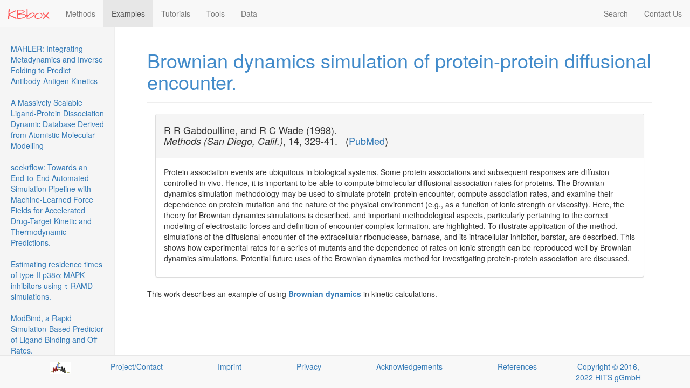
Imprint (230, 366)
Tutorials (175, 13)
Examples (128, 13)
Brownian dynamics (324, 293)
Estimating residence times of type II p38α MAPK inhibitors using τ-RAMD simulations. (56, 280)
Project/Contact (137, 366)
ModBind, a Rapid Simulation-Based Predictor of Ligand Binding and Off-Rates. (57, 334)
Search (616, 13)
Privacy (308, 366)
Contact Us (663, 13)
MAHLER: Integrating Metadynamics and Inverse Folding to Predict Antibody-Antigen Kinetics (57, 64)
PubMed (367, 141)
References (517, 366)
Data (249, 13)
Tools (215, 13)
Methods (80, 13)
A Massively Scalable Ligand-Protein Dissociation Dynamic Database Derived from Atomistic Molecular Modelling (57, 124)
